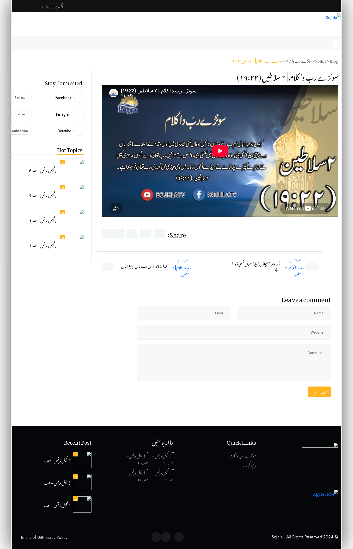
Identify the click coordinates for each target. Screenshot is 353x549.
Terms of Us (31, 537)
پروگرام (159, 27)
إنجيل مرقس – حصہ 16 (41, 170)
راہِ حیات (186, 27)
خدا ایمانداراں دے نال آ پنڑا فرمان (144, 265)
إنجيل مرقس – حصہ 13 (41, 245)
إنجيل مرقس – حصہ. (57, 460)
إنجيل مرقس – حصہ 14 (41, 220)
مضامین (247, 27)
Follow (20, 97)
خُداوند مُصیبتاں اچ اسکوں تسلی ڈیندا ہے (256, 265)
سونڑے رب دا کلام (243, 455)
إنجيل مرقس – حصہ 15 (41, 195)
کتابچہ (108, 27)
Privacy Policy (54, 537)
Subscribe (20, 130)
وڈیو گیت (249, 465)
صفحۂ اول (332, 27)
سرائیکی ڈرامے (131, 27)
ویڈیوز (289, 27)
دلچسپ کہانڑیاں (217, 27)
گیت (312, 27)
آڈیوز (267, 27)
